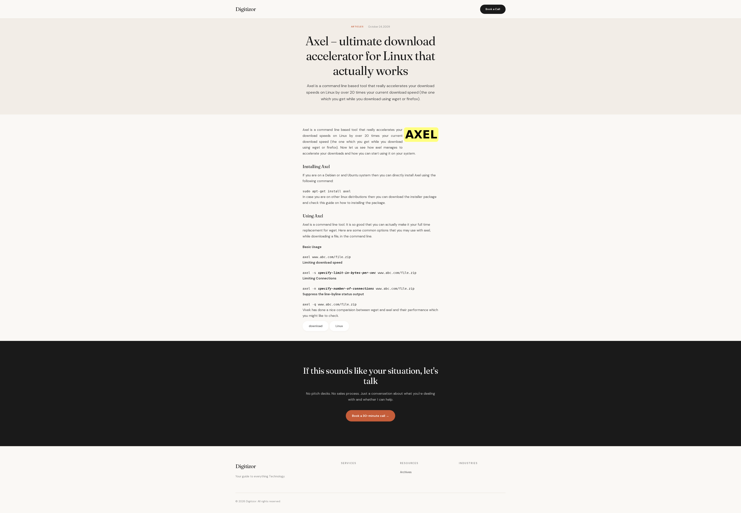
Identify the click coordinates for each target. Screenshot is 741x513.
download (315, 326)
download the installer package (412, 197)
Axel (306, 130)
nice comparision (342, 310)
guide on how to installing (345, 203)
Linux (339, 326)
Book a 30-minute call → (370, 416)
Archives (406, 472)
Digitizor (245, 9)
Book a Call (493, 9)
